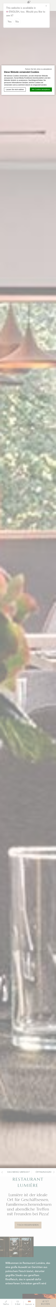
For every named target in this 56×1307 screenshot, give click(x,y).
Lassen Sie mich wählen (15, 89)
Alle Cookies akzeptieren (41, 89)
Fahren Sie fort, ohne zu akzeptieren (38, 69)
